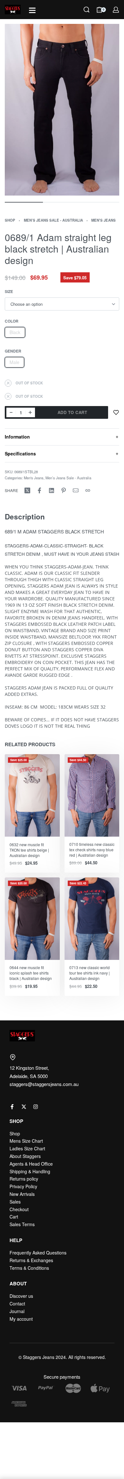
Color (11, 321)
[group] (32, 795)
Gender (13, 351)
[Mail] (76, 490)
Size (9, 291)
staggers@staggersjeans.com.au (44, 1084)
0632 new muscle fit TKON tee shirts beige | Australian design (29, 850)
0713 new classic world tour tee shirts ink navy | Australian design (89, 973)
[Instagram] (35, 1106)
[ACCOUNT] (116, 9)
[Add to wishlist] (116, 412)
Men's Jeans (103, 220)
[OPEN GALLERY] (62, 110)
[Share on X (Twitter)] (27, 490)
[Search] (86, 9)
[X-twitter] (23, 1106)
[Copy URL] (88, 490)
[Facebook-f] (12, 1106)
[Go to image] (24, 202)
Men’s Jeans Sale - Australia (53, 220)
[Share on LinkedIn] (51, 490)
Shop (10, 220)
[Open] (32, 10)
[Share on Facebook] (39, 490)
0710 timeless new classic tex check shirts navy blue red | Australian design (91, 849)
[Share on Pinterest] (63, 490)
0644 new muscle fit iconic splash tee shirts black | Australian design (31, 973)
